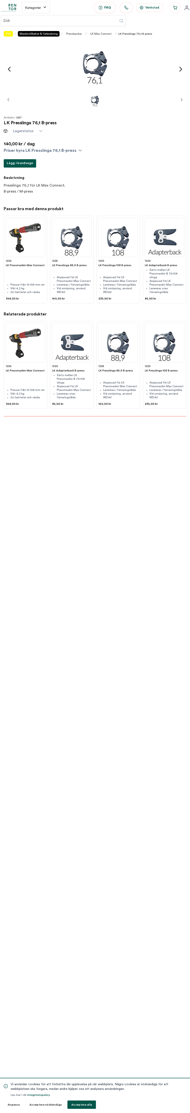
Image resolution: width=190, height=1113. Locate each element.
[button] (40, 131)
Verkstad (152, 7)
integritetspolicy (38, 1095)
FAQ (107, 7)
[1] (95, 99)
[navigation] (9, 69)
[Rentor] (8, 7)
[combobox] (23, 131)
